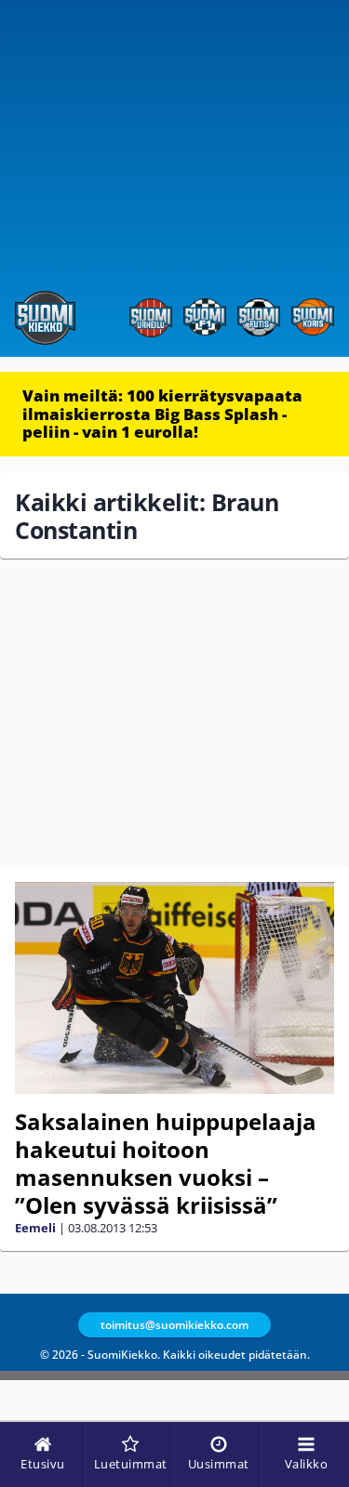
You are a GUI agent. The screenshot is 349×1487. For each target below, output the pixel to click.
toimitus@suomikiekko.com (174, 1325)
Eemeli (35, 1227)
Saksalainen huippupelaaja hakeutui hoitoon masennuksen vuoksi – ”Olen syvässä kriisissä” (165, 1163)
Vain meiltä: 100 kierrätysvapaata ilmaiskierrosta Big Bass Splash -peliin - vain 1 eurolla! (162, 413)
